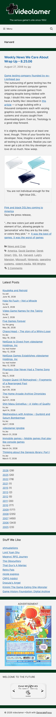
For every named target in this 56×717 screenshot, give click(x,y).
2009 (6, 509)
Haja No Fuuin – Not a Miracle (20, 300)
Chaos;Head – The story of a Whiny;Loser (27, 331)
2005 (6, 527)
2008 (6, 514)
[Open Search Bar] (51, 29)
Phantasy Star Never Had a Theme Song (26, 369)
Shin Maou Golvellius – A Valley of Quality (26, 403)
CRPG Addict (10, 578)
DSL (15, 255)
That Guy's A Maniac (15, 565)
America (12, 250)
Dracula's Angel (12, 582)
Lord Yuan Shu (11, 552)
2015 (5, 487)
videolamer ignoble (14, 428)
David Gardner (27, 250)
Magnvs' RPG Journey (15, 556)
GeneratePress (44, 712)
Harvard (28, 255)
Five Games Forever (14, 321)
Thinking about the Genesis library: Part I (26, 452)
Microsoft (21, 259)
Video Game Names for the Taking (23, 310)
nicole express (11, 574)
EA (20, 255)
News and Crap (17, 246)
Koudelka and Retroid (15, 290)
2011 (5, 501)
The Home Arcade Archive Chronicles (24, 393)
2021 (5, 483)
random (28, 696)
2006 (6, 522)
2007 (6, 518)
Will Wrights (39, 263)
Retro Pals (8, 569)
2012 (5, 496)
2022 (5, 479)
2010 (5, 505)
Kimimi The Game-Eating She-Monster (25, 587)
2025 (5, 474)
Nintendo (33, 259)
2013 (5, 492)
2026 (6, 470)
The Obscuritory (12, 561)
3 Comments (15, 268)
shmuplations (10, 548)
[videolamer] (28, 9)
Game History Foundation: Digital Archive (26, 591)
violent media (23, 263)
